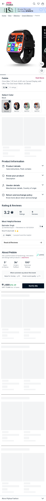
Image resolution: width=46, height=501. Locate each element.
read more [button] (25, 257)
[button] (3, 3)
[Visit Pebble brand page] (40, 254)
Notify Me (33, 286)
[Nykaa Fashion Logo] (18, 4)
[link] (6, 106)
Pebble (5, 78)
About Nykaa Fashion (10, 498)
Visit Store (40, 78)
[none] (23, 10)
